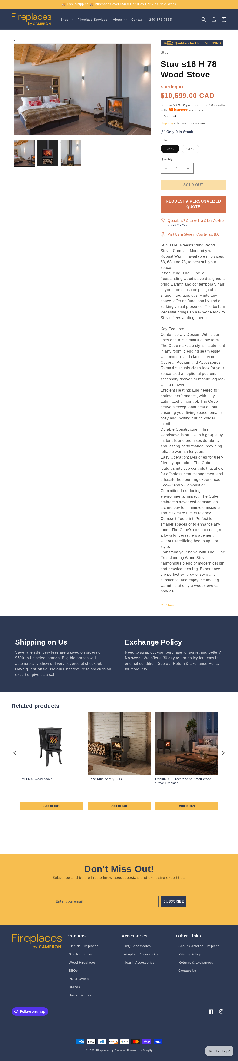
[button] (66, 19)
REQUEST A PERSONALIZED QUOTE (193, 204)
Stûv (165, 52)
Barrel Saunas (80, 995)
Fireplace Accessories (141, 954)
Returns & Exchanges (195, 962)
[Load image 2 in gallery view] (47, 153)
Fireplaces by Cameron (111, 1050)
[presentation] (15, 752)
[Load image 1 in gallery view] (24, 153)
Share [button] (170, 605)
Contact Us (187, 970)
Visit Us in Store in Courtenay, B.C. (194, 234)
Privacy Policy (189, 954)
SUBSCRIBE (174, 901)
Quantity (167, 159)
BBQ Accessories (137, 946)
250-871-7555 (178, 225)
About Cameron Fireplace (199, 946)
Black (172, 150)
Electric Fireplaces (83, 946)
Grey (192, 150)
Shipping (167, 123)
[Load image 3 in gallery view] (70, 153)
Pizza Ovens (79, 979)
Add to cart (51, 806)
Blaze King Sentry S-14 (105, 779)
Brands (74, 987)
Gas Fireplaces (81, 954)
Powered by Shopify (140, 1050)
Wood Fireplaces (82, 962)
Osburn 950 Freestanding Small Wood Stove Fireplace (183, 781)
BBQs (73, 970)
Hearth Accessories (139, 962)
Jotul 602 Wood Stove (36, 779)
